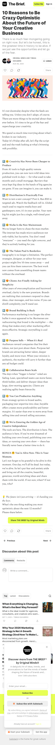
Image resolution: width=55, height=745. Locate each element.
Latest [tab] (13, 596)
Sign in (49, 4)
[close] (47, 647)
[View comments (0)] (12, 70)
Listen (49, 61)
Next (45, 540)
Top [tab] (5, 596)
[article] (27, 612)
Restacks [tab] (21, 560)
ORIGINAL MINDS (19, 58)
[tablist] (14, 560)
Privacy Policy (32, 716)
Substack (13, 739)
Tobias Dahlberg (21, 617)
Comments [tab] (9, 560)
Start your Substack (20, 732)
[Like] (5, 70)
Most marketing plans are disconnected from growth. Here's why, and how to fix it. (18, 640)
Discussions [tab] (24, 596)
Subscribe (38, 4)
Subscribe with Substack (29, 703)
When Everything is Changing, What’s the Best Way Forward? (20, 605)
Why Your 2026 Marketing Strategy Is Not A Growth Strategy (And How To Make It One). (20, 631)
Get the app (41, 732)
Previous (11, 540)
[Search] (50, 596)
